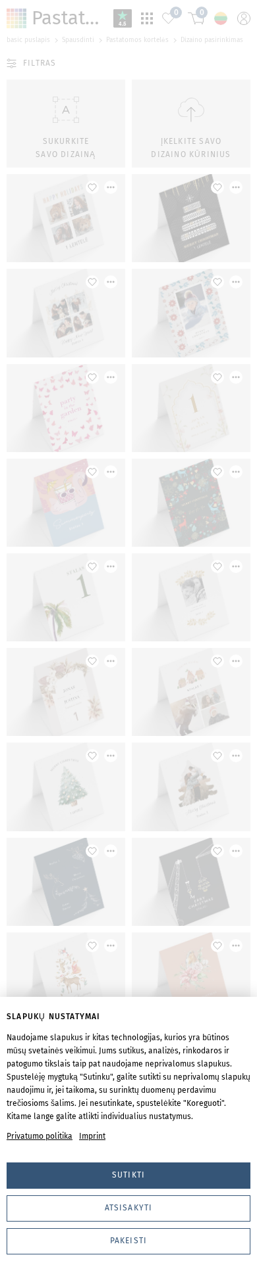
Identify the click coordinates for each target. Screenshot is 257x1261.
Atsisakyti (129, 1207)
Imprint (92, 1136)
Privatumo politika (39, 1136)
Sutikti (128, 1175)
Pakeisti (129, 1240)
